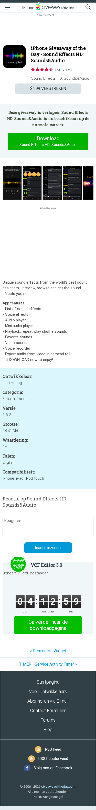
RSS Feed (53, 749)
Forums (48, 720)
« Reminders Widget (48, 650)
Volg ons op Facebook (53, 768)
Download (48, 141)
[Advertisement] (48, 30)
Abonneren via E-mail (48, 701)
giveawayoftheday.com (58, 786)
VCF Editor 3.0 (46, 565)
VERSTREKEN (48, 88)
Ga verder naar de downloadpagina (48, 625)
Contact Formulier (48, 710)
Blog (48, 729)
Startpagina (48, 682)
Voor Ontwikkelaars (48, 691)
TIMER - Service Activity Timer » (48, 664)
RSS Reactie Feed (53, 758)
